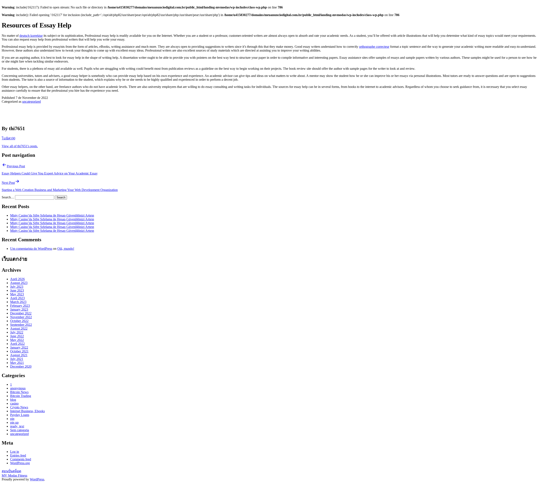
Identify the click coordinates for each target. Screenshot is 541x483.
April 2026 (17, 279)
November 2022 (21, 317)
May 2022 (17, 340)
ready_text (17, 426)
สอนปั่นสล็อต (11, 471)
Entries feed (18, 455)
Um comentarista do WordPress (31, 248)
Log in (14, 451)
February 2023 (20, 305)
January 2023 (19, 309)
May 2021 (17, 362)
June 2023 (17, 290)
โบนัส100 (8, 138)
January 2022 (19, 347)
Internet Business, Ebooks (27, 411)
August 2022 (18, 328)
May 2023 (17, 294)
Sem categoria (19, 430)
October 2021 (19, 351)
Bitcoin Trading (20, 396)
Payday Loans (19, 415)
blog (13, 399)
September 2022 (21, 324)
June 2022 (17, 336)
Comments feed (20, 459)
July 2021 (16, 359)
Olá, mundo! (65, 248)
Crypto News (19, 407)
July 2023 (16, 286)
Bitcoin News (19, 392)
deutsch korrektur (31, 35)
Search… (8, 197)
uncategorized (31, 101)
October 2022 (19, 321)
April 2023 (17, 298)
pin (12, 418)
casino (14, 403)
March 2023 (18, 302)
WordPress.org (20, 463)
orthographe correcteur (374, 46)
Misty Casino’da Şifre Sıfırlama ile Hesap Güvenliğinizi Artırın (52, 215)
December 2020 (20, 366)
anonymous (18, 388)
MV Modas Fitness (14, 475)
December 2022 (20, 313)
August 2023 (18, 283)
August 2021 (18, 355)
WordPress (37, 479)
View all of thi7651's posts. (20, 146)
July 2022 (16, 332)
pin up (14, 422)
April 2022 (17, 343)
